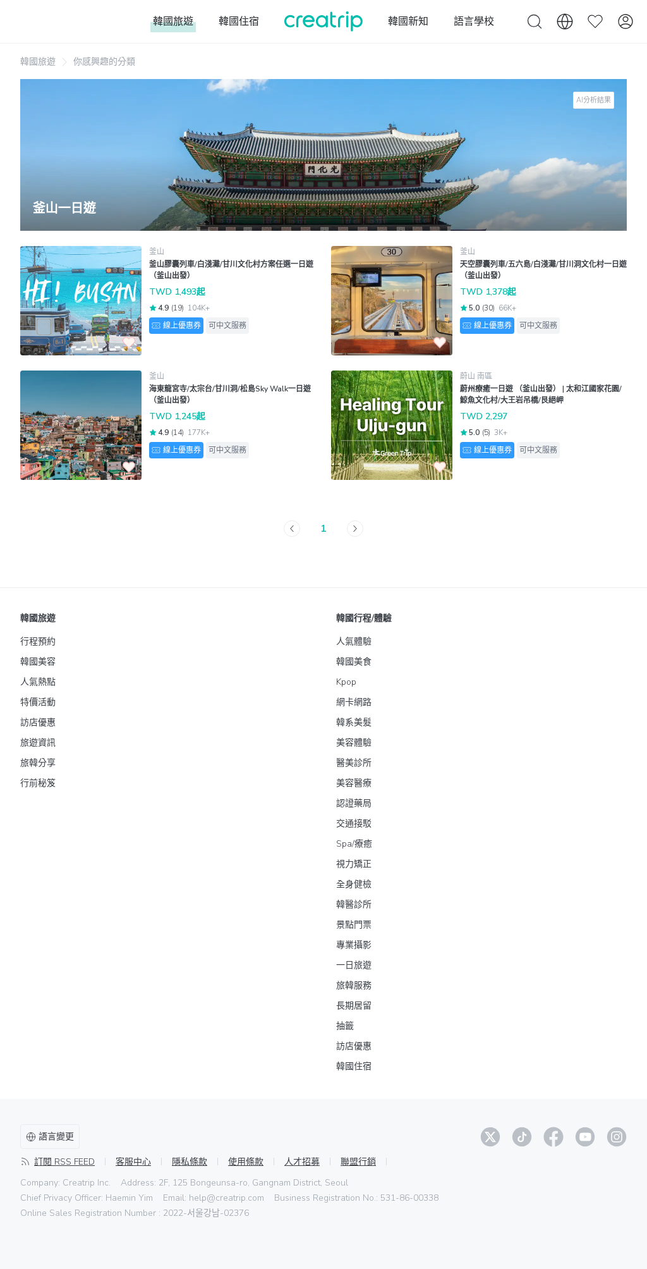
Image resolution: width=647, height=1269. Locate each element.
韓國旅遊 (38, 62)
